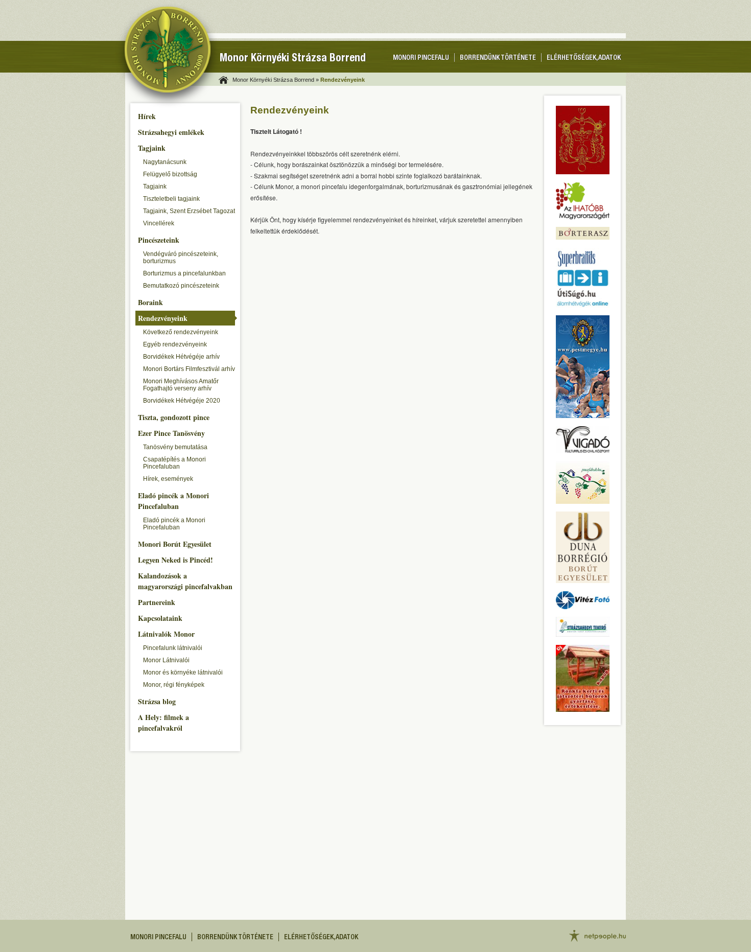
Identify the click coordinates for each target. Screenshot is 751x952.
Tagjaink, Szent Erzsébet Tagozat (189, 211)
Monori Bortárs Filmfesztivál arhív (189, 369)
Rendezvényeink (162, 318)
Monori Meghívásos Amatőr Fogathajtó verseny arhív (181, 385)
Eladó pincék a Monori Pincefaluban (173, 501)
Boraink (150, 302)
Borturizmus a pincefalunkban (184, 273)
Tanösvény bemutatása (175, 447)
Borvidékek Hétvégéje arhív (181, 356)
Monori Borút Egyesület (175, 544)
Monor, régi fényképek (173, 684)
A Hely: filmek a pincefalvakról (163, 722)
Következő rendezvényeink (180, 332)
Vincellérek (158, 223)
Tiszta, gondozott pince (173, 417)
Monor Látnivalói (166, 660)
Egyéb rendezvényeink (175, 344)
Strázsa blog (157, 701)
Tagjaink (152, 148)
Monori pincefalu (421, 58)
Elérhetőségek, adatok (584, 58)
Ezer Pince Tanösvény (171, 433)
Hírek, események (168, 478)
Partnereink (156, 602)
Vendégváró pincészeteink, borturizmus (180, 257)
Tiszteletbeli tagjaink (171, 198)
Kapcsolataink (160, 618)
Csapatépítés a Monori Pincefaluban (174, 463)
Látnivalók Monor (166, 634)
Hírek (147, 116)
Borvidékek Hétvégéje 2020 (181, 400)
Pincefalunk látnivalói (172, 648)
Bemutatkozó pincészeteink (181, 285)
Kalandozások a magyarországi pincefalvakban (185, 581)
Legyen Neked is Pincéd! (175, 559)
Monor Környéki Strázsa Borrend (293, 59)
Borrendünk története (498, 58)
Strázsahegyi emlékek (171, 132)
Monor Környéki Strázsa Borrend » (275, 80)
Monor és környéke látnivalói (183, 672)
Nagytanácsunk (164, 162)
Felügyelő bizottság (170, 174)
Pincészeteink (158, 240)
